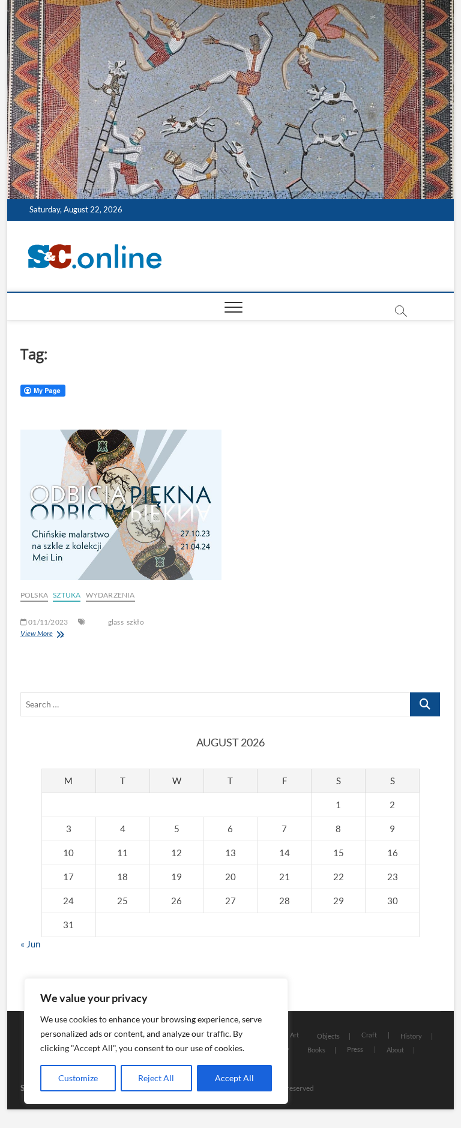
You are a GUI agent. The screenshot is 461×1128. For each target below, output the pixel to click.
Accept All (234, 1078)
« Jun (30, 943)
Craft (369, 1035)
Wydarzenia (110, 594)
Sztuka (66, 594)
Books (316, 1050)
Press (355, 1049)
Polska (34, 594)
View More (36, 633)
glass (116, 621)
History (411, 1036)
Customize (78, 1078)
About (395, 1050)
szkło (135, 621)
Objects (328, 1036)
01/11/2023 (47, 621)
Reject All (156, 1078)
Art (294, 1035)
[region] (156, 1041)
